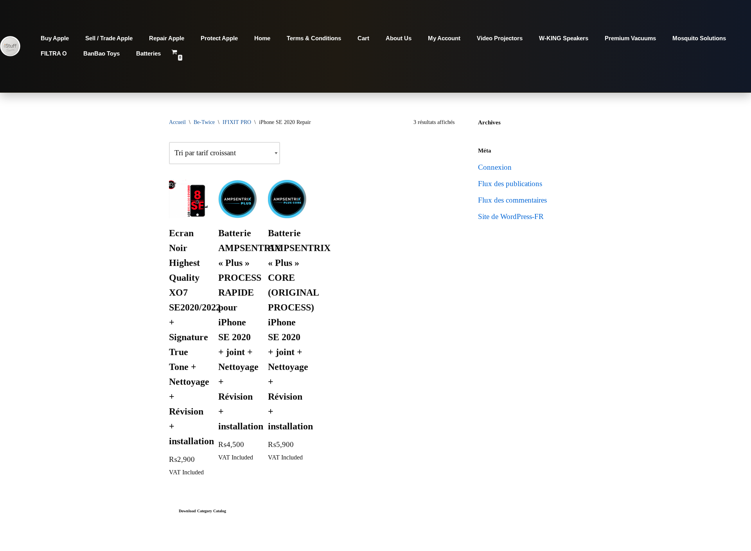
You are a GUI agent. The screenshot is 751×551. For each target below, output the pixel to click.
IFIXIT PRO (237, 122)
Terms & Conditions (314, 38)
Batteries (148, 53)
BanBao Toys (101, 53)
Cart (363, 38)
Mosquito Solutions (699, 38)
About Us (398, 38)
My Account (444, 38)
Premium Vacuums (630, 38)
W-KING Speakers (563, 38)
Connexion (495, 167)
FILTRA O (54, 53)
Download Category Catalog (202, 511)
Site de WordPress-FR (511, 216)
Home (262, 38)
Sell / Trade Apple (109, 38)
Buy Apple (55, 38)
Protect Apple (219, 38)
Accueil (177, 122)
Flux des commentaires (512, 200)
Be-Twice (204, 122)
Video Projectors (500, 38)
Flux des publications (510, 183)
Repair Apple (166, 38)
